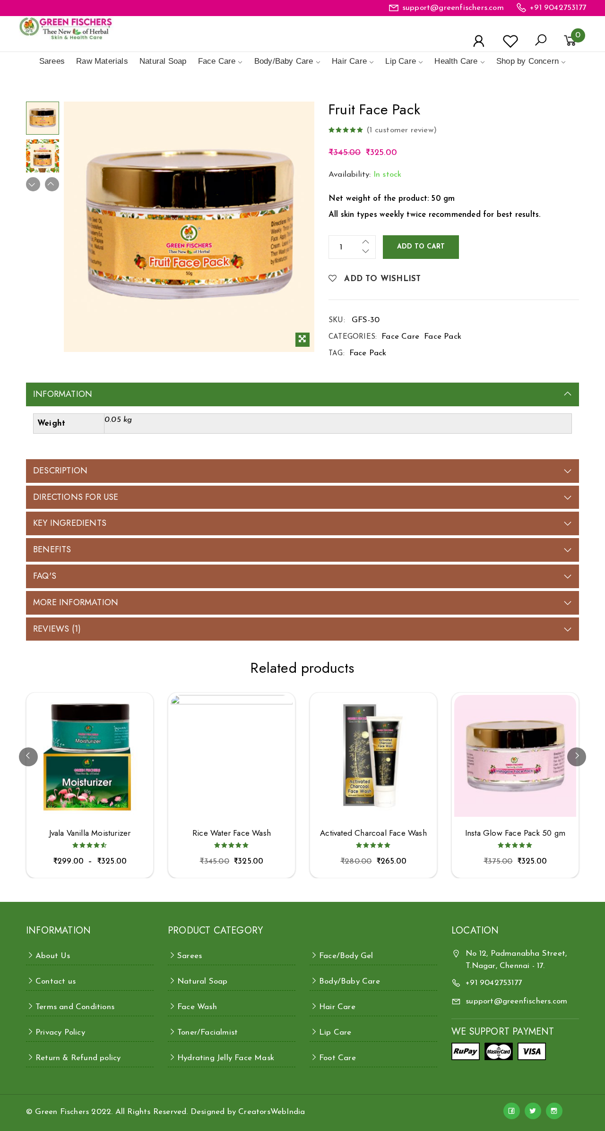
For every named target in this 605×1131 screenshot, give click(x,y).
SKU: (336, 320)
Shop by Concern (527, 61)
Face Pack (442, 337)
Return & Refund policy (78, 1058)
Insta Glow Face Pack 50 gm (515, 833)
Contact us (55, 981)
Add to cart (421, 246)
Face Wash (197, 1007)
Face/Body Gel (346, 956)
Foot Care (337, 1058)
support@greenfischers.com (453, 8)
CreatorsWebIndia (271, 1112)
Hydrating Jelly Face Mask (225, 1058)
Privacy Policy (60, 1032)
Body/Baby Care (283, 61)
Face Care (217, 61)
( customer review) (401, 130)
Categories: (352, 337)
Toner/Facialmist (207, 1032)
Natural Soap (162, 61)
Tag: (336, 353)
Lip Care (400, 61)
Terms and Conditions (74, 1007)
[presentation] (28, 756)
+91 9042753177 (558, 8)
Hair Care (349, 61)
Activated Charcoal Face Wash (373, 833)
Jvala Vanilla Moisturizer (90, 833)
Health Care (455, 61)
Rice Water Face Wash (231, 833)
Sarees (52, 61)
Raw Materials (102, 61)
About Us (52, 956)
